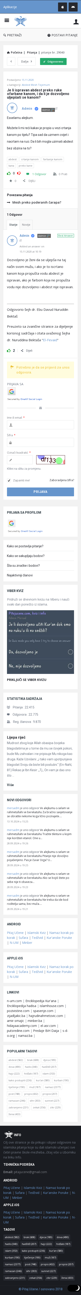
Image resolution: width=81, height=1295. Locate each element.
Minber (27, 942)
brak (33, 1060)
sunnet (52, 1100)
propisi (50, 1093)
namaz (53, 1087)
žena (14, 1114)
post (14, 1093)
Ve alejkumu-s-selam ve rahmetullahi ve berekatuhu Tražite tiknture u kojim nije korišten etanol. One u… (39, 834)
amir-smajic (15, 1021)
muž (34, 1087)
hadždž (49, 1066)
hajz (14, 1073)
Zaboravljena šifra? (62, 480)
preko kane (25, 165)
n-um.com (14, 1001)
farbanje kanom (52, 159)
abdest (13, 159)
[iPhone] (62, 7)
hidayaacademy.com (22, 1025)
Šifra (11, 435)
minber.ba (35, 1021)
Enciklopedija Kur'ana (40, 1001)
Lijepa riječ (16, 737)
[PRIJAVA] (76, 21)
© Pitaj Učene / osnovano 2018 (41, 1289)
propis (31, 1093)
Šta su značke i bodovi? (23, 565)
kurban (61, 1080)
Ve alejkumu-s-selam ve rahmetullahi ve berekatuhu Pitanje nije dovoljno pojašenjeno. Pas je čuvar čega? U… (38, 856)
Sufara (23, 937)
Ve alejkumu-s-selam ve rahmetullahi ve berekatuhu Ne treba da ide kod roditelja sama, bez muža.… (38, 900)
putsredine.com (18, 1030)
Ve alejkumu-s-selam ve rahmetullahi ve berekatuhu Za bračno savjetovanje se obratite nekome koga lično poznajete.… (39, 812)
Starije (13, 224)
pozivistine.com (18, 1011)
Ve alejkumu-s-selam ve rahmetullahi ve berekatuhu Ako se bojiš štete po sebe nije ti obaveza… (38, 878)
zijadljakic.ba (16, 1016)
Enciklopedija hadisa (21, 1006)
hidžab (31, 1073)
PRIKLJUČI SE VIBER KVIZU (26, 680)
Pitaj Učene (15, 933)
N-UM (14, 942)
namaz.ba (25, 1035)
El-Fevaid (50, 340)
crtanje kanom (30, 159)
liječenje (17, 1087)
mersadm (13, 808)
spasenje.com (43, 1011)
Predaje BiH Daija (46, 1030)
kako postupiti (20, 1080)
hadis (31, 1066)
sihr (35, 1100)
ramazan (17, 1100)
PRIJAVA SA (15, 384)
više (10, 785)
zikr (55, 1107)
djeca (49, 1060)
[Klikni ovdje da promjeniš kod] (50, 459)
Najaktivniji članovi (20, 575)
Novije (26, 224)
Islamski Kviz (36, 933)
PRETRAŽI (14, 35)
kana (11, 165)
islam (49, 1073)
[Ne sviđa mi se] (19, 172)
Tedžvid (37, 937)
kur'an (43, 1080)
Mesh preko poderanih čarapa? (36, 202)
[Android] (73, 7)
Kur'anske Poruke (59, 937)
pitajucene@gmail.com (25, 1172)
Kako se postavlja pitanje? (25, 546)
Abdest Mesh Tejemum (36, 84)
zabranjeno (18, 1107)
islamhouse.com (52, 1006)
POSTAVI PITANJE (65, 35)
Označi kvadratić (19, 453)
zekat (39, 1107)
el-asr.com (48, 1025)
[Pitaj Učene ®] (21, 21)
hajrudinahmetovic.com (46, 1016)
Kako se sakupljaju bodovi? (26, 556)
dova (14, 1066)
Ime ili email (16, 418)
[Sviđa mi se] (9, 172)
